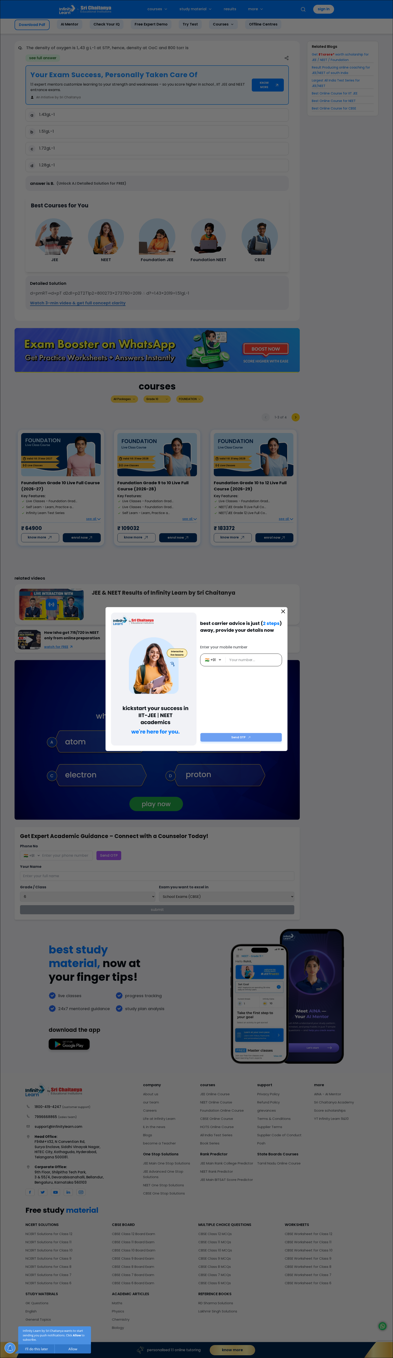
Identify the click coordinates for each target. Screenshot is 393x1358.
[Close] (283, 611)
